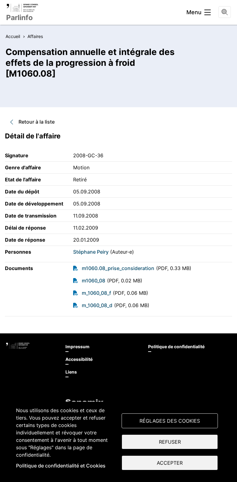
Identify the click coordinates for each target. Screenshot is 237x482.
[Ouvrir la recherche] (224, 12)
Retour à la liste (37, 122)
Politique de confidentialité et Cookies (61, 466)
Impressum (77, 346)
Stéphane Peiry (91, 252)
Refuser (170, 442)
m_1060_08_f (96, 293)
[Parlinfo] (22, 7)
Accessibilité (79, 359)
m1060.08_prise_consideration (118, 268)
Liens (71, 371)
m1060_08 (93, 280)
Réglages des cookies (169, 421)
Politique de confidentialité (176, 346)
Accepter (170, 463)
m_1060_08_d (97, 305)
